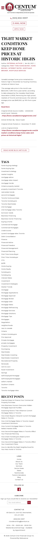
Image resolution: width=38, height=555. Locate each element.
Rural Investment (7, 370)
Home (19, 459)
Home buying (6, 266)
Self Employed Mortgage (10, 376)
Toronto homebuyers (9, 201)
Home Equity (6, 269)
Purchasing (5, 349)
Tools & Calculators (19, 475)
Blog (19, 477)
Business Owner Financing (11, 219)
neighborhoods (7, 325)
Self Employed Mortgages (10, 379)
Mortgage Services (17, 71)
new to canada (6, 328)
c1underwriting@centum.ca (19, 521)
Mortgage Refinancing (9, 307)
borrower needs (7, 213)
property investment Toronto (12, 189)
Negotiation (5, 322)
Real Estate (5, 352)
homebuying (6, 275)
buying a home (6, 222)
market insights (7, 174)
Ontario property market (10, 186)
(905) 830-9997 (20, 18)
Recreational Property (9, 361)
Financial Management (9, 248)
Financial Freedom (8, 245)
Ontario (4, 331)
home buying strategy (9, 165)
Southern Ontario (7, 384)
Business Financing (8, 216)
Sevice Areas (19, 468)
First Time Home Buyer (20, 66)
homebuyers (6, 272)
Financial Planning (8, 251)
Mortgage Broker (7, 299)
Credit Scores (6, 231)
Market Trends (6, 287)
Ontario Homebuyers (9, 334)
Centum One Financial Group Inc (22, 536)
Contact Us (19, 480)
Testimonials (19, 473)
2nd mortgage (6, 207)
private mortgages (8, 343)
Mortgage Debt (7, 302)
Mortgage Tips (6, 316)
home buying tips (7, 168)
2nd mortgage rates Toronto (11, 210)
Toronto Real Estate (8, 204)
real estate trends (7, 192)
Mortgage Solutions (8, 313)
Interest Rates (15, 68)
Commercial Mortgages (9, 228)
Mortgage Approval (8, 296)
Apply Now (19, 29)
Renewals (5, 364)
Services (19, 466)
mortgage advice (7, 177)
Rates (19, 470)
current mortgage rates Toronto (13, 233)
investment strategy (8, 171)
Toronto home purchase (10, 198)
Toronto (4, 387)
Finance (4, 239)
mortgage (4, 290)
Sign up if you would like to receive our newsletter (19, 499)
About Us (19, 462)
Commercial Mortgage (9, 225)
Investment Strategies (9, 284)
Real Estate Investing (9, 355)
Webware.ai (23, 538)
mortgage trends (7, 183)
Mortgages (5, 319)
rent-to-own (5, 367)
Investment (5, 281)
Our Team (19, 464)
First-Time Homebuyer (9, 257)
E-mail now (19, 23)
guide (3, 263)
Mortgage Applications (9, 293)
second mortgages (8, 195)
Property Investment (9, 346)
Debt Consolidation (8, 236)
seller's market (6, 382)
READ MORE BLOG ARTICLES (15, 150)
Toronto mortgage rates (10, 390)
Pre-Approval (6, 337)
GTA (2, 260)
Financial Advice (7, 242)
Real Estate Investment (10, 358)
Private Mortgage (7, 340)
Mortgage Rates (7, 305)
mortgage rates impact (9, 180)
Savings (4, 373)
